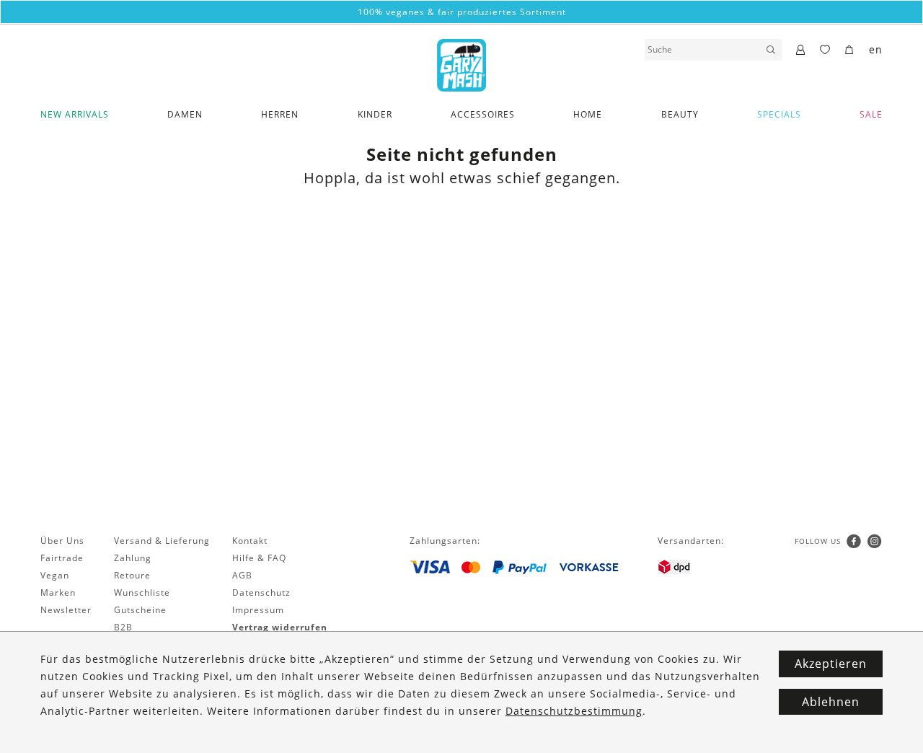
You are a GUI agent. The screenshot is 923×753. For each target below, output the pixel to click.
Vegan (54, 575)
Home (587, 114)
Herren (280, 114)
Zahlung (132, 558)
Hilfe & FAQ (259, 558)
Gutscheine (140, 610)
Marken (58, 592)
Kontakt (250, 540)
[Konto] (800, 50)
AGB (242, 575)
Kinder (375, 114)
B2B (123, 627)
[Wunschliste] (825, 50)
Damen (185, 114)
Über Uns (62, 540)
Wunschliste (142, 592)
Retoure (132, 575)
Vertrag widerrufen (279, 627)
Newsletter (66, 610)
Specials (779, 114)
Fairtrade (62, 558)
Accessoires (483, 114)
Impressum (258, 610)
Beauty (680, 114)
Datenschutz (261, 592)
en (876, 49)
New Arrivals (74, 114)
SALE (871, 114)
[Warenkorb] (849, 50)
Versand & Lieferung (162, 540)
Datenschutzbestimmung (573, 711)
